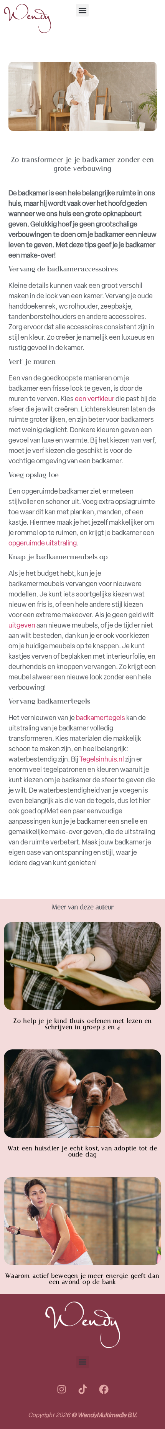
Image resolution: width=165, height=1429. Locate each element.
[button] (82, 10)
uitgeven (21, 625)
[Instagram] (61, 1389)
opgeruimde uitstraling (42, 543)
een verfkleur (94, 399)
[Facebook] (103, 1389)
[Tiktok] (82, 1389)
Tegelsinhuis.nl (101, 759)
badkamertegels (100, 718)
